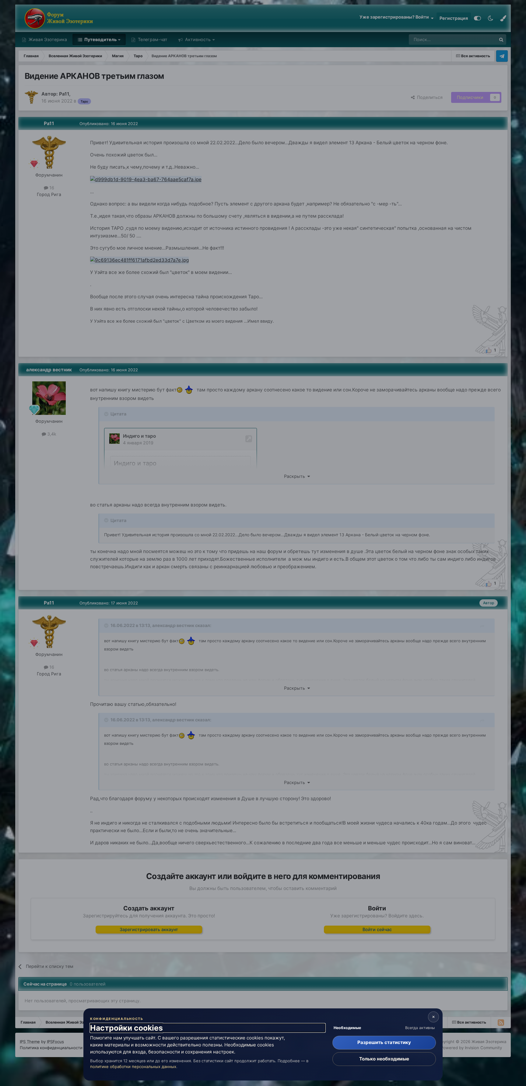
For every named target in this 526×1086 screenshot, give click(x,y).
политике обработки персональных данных (133, 1066)
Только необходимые (384, 1059)
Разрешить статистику (384, 1042)
